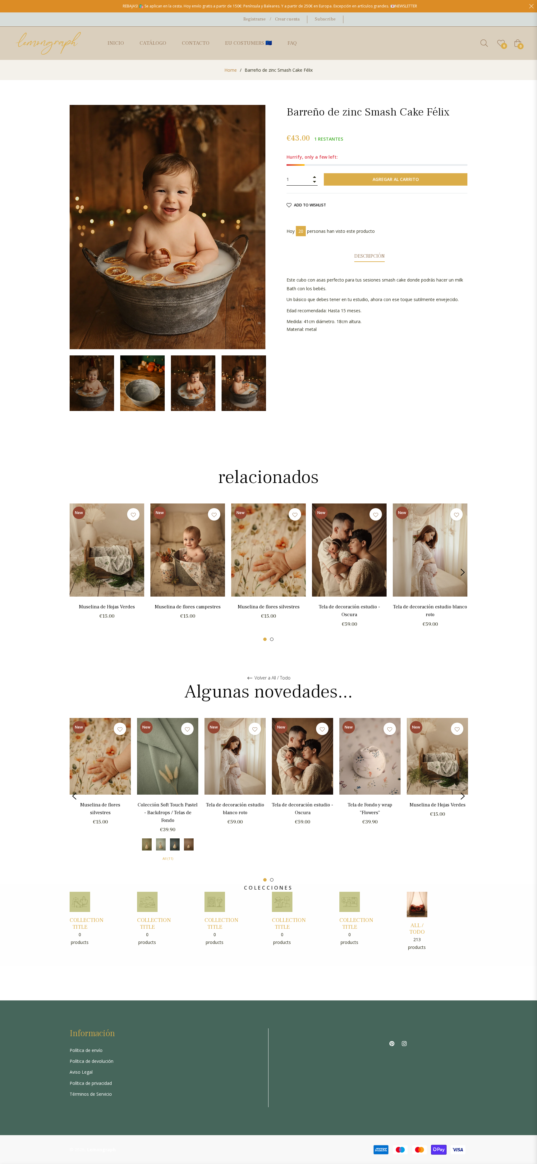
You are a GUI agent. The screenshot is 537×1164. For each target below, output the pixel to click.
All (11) (168, 858)
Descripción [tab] (369, 256)
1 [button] (265, 639)
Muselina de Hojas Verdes (107, 607)
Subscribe (325, 19)
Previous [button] (74, 572)
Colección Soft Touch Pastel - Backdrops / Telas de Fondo (168, 812)
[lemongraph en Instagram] (404, 1043)
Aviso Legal (81, 1072)
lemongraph (101, 1150)
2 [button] (271, 639)
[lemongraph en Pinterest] (391, 1043)
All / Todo (417, 929)
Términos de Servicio (91, 1094)
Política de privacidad (91, 1083)
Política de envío (86, 1050)
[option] (107, 568)
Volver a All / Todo (272, 678)
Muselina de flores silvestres (269, 607)
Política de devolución (91, 1061)
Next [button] (260, 383)
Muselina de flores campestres (188, 607)
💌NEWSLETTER (403, 6)
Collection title (86, 924)
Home (230, 70)
